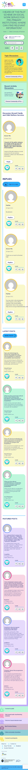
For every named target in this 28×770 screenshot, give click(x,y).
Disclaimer (18, 746)
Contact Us (13, 744)
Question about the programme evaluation (13, 671)
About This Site (8, 746)
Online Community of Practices (17, 31)
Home (4, 31)
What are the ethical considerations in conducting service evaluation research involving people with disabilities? (12, 484)
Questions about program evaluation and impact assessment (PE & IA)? (11, 628)
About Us (3, 744)
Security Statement (8, 748)
